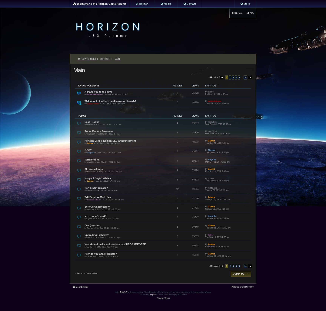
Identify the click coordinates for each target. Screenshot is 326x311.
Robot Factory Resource (99, 131)
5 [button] (239, 77)
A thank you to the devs (98, 91)
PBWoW (123, 292)
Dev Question (92, 225)
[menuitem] (142, 4)
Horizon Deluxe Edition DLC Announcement (110, 140)
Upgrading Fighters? (97, 235)
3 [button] (233, 77)
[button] (222, 77)
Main (79, 70)
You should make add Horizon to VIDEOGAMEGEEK (115, 244)
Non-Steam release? (96, 187)
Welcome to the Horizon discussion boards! (110, 101)
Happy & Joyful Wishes (98, 178)
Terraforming (92, 159)
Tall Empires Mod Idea (98, 197)
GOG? (88, 150)
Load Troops (92, 122)
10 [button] (245, 77)
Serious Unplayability (97, 206)
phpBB (153, 295)
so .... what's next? (95, 216)
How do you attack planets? (101, 253)
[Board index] (107, 29)
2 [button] (230, 77)
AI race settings (94, 169)
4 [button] (236, 77)
